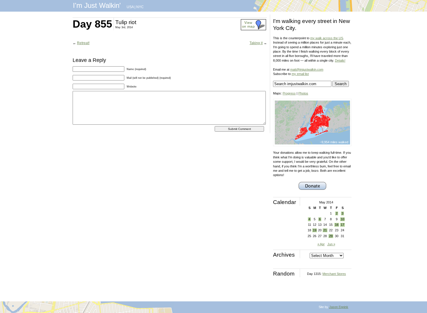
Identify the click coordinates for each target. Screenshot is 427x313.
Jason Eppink (338, 307)
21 (325, 230)
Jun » (331, 244)
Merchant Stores (334, 274)
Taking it (256, 43)
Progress (289, 93)
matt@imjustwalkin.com (306, 69)
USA (130, 7)
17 (342, 224)
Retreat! (83, 43)
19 (314, 230)
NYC (140, 7)
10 (342, 219)
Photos (303, 93)
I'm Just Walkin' (97, 5)
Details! (340, 60)
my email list (300, 74)
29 (331, 236)
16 (336, 224)
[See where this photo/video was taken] (253, 29)
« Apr (321, 244)
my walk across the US (326, 38)
